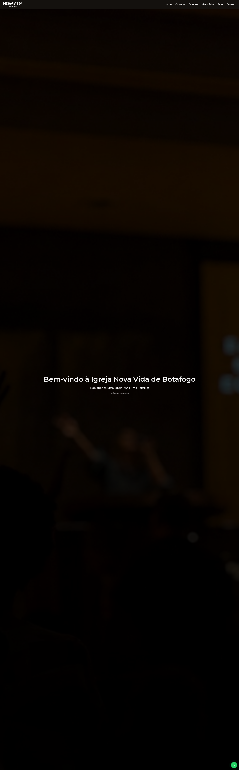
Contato (180, 4)
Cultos (230, 4)
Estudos (193, 4)
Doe (220, 4)
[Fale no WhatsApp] (234, 765)
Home (168, 4)
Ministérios (208, 4)
